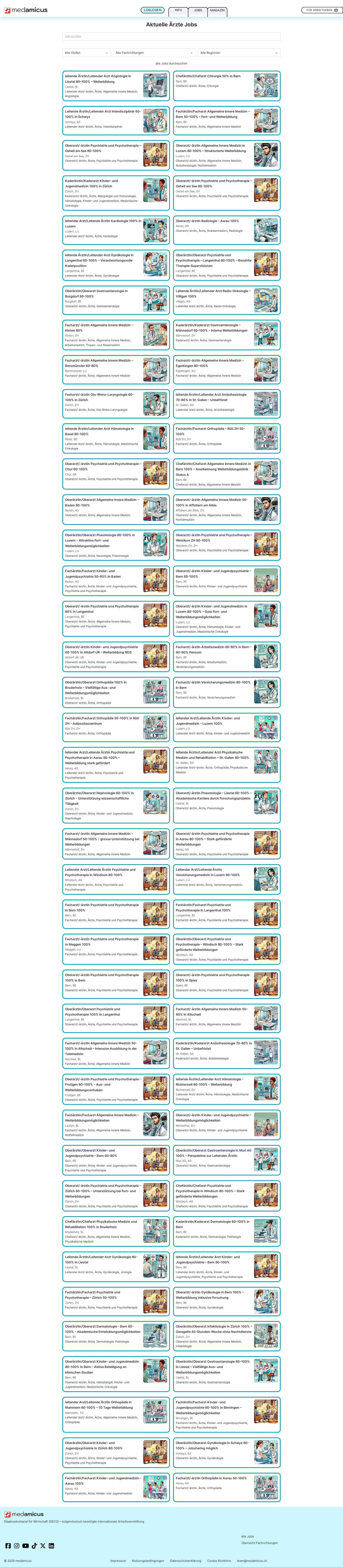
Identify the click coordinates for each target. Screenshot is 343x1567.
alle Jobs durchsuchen (171, 63)
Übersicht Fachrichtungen (259, 1543)
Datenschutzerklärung (185, 1561)
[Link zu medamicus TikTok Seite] (34, 1546)
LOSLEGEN (152, 10)
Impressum (118, 1561)
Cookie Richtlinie (219, 1561)
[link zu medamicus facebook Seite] (8, 1546)
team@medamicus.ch (252, 1561)
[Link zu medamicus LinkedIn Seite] (51, 1546)
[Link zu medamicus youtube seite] (25, 1546)
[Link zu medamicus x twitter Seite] (43, 1546)
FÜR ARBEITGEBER (319, 10)
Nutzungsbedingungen (148, 1561)
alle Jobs (247, 1536)
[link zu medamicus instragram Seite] (17, 1546)
